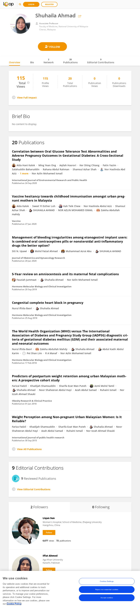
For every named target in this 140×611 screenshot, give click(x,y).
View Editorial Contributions (33, 489)
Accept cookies (107, 598)
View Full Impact (27, 97)
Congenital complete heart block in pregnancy (47, 303)
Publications (70, 61)
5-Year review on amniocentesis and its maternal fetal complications (65, 274)
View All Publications (29, 449)
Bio (32, 62)
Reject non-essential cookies (106, 589)
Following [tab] (100, 507)
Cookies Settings (107, 581)
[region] (70, 591)
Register (49, 4)
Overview (14, 62)
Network (49, 61)
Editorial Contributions (100, 61)
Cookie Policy (14, 603)
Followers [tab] (39, 507)
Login (31, 4)
